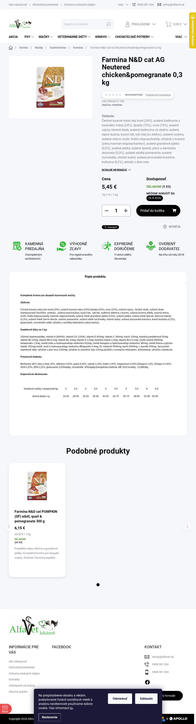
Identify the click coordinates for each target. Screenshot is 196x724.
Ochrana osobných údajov (79, 4)
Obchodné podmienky (45, 4)
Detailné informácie (114, 170)
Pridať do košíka (152, 211)
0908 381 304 (160, 664)
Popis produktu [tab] (95, 276)
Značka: (112, 105)
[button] (98, 585)
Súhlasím (146, 698)
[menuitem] (15, 37)
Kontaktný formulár (163, 695)
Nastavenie (49, 717)
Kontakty (14, 679)
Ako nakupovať (18, 4)
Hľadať (108, 24)
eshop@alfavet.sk (163, 656)
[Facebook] (147, 681)
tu (71, 708)
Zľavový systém (18, 691)
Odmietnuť (120, 698)
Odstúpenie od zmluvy (22, 685)
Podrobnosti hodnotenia (158, 95)
